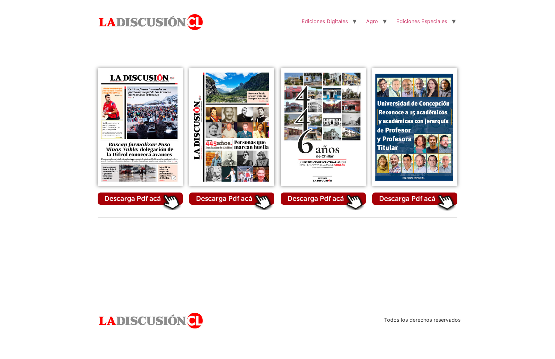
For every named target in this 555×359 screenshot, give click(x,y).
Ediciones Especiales (421, 21)
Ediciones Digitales (325, 21)
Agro (372, 21)
